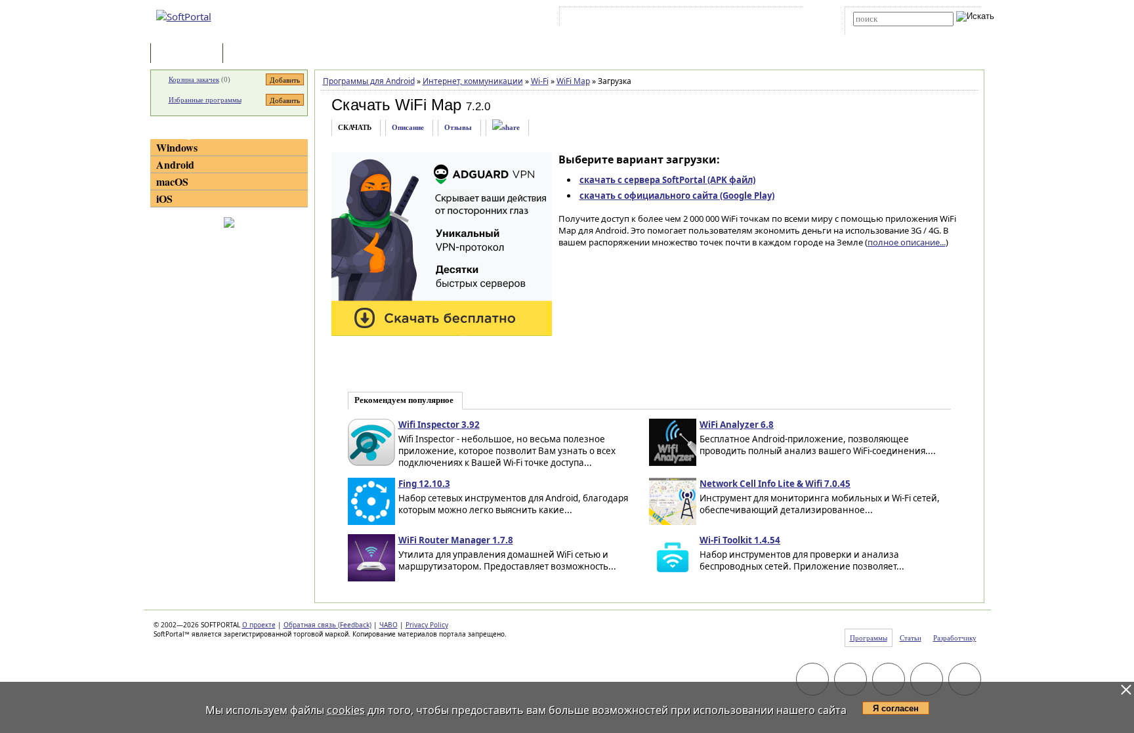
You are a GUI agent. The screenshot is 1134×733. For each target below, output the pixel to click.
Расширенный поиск (889, 30)
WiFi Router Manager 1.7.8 (455, 540)
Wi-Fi (540, 81)
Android (175, 164)
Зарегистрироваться (676, 19)
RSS (784, 19)
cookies (346, 710)
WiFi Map (573, 81)
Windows (177, 147)
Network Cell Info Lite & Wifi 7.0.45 (775, 484)
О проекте (259, 624)
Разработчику (954, 638)
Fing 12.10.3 (424, 484)
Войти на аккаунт (602, 19)
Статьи (254, 54)
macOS (172, 181)
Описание (408, 127)
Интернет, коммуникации (473, 81)
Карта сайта (744, 19)
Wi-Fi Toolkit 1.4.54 (740, 540)
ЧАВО (388, 624)
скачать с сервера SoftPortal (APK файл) (667, 180)
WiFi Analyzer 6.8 (737, 424)
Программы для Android (369, 81)
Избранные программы (205, 100)
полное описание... (907, 242)
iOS (164, 198)
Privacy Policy (427, 624)
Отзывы (458, 127)
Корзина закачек (194, 79)
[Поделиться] (506, 127)
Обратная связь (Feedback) (327, 624)
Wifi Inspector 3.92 (439, 424)
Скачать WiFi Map (396, 105)
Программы (189, 54)
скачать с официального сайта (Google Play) (676, 195)
